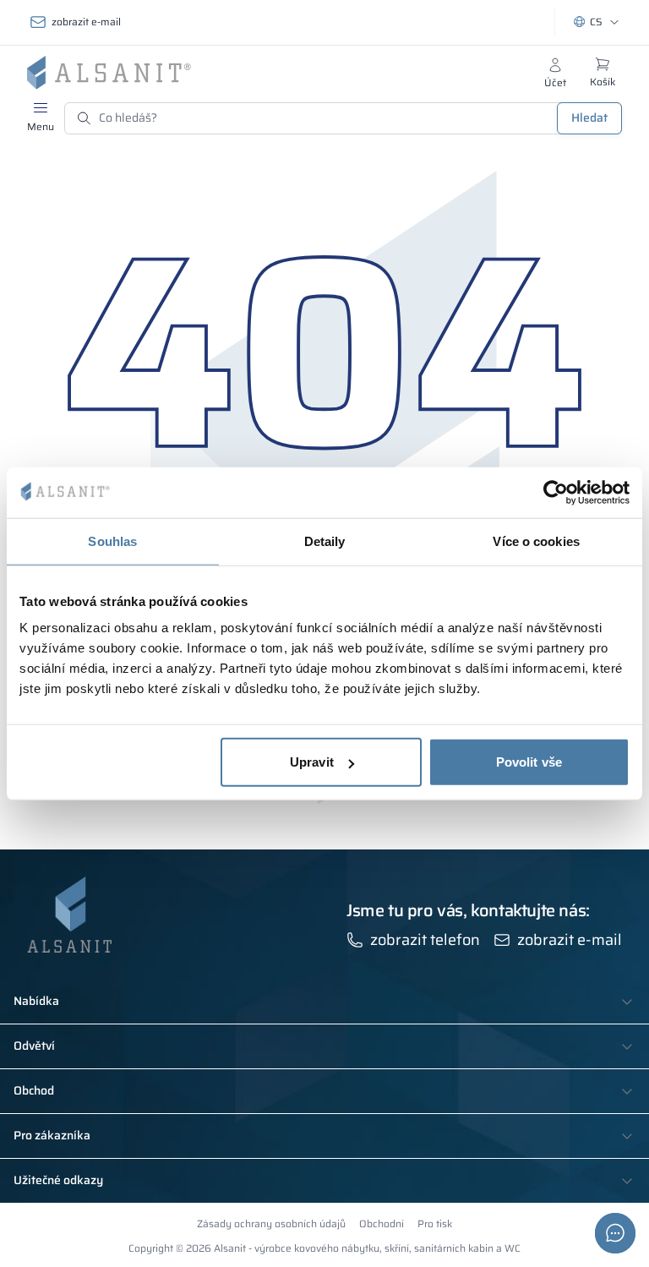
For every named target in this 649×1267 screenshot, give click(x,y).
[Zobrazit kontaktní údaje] (615, 1233)
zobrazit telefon (425, 940)
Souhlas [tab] (112, 540)
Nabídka (36, 1001)
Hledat (589, 117)
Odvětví (34, 1046)
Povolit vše (529, 762)
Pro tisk (434, 1223)
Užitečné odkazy (58, 1180)
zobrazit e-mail (86, 22)
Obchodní (381, 1223)
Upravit (312, 762)
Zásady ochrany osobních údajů (271, 1223)
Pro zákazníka (52, 1136)
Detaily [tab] (325, 540)
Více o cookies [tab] (536, 540)
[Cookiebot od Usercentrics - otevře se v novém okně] (556, 492)
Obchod (34, 1091)
